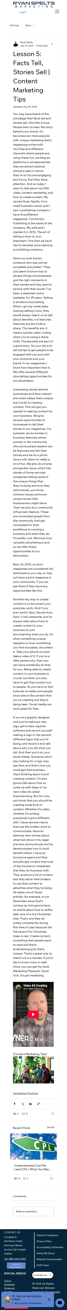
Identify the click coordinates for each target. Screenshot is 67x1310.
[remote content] (33, 1014)
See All (50, 1127)
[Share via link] (38, 1103)
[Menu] (57, 11)
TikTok (8, 1280)
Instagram (9, 1284)
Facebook (9, 1288)
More (28, 25)
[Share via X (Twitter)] (22, 1103)
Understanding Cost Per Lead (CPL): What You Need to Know (32, 1167)
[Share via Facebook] (14, 1103)
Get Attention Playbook (25, 1093)
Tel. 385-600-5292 (15, 1258)
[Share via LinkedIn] (30, 1103)
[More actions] (52, 44)
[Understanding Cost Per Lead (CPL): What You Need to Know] (33, 1146)
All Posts (14, 25)
